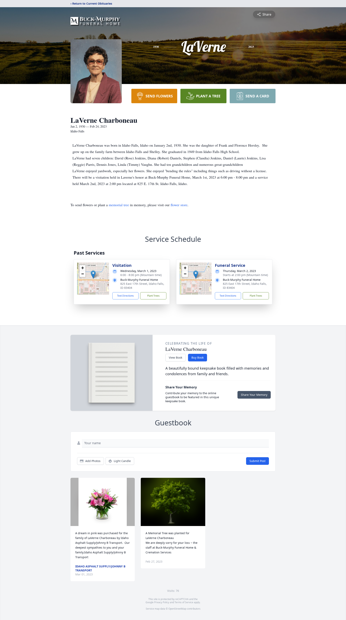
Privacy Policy (161, 602)
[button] (93, 274)
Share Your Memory (254, 395)
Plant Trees (153, 295)
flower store (179, 204)
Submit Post (257, 461)
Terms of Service (184, 602)
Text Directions (125, 295)
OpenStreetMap (177, 608)
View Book (175, 357)
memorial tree (119, 204)
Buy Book (197, 357)
